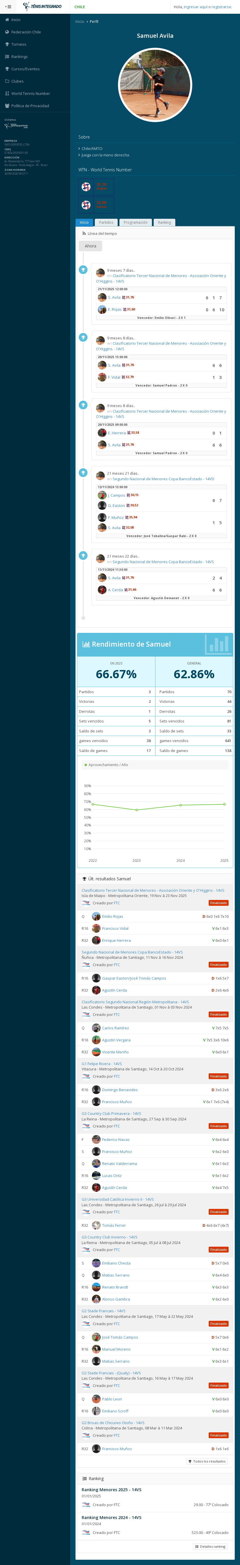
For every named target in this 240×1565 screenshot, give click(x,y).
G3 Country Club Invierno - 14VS (110, 1237)
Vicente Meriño (115, 1052)
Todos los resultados (208, 1461)
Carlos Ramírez (115, 1028)
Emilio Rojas (112, 916)
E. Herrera (117, 432)
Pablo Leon (112, 1398)
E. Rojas (115, 309)
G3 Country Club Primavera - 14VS (111, 1113)
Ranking (164, 222)
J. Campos (116, 495)
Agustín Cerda (114, 990)
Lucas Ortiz (112, 1175)
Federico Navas (116, 1139)
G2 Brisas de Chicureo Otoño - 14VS (113, 1422)
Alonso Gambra (116, 1299)
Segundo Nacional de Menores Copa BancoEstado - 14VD (163, 478)
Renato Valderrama (119, 1163)
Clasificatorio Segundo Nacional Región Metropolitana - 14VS (135, 1001)
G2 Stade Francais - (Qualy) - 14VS (111, 1373)
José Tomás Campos (120, 1337)
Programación (136, 222)
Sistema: (10, 120)
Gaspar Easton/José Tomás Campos (134, 978)
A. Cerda (115, 589)
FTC (117, 902)
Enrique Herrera (116, 940)
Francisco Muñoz (117, 1101)
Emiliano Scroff (115, 1410)
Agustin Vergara (116, 1040)
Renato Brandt (115, 1287)
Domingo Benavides (120, 1089)
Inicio (80, 21)
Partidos (106, 222)
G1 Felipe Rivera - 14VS (102, 1063)
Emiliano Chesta (116, 1263)
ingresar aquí (196, 6)
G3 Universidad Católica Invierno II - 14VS (118, 1199)
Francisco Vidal (115, 928)
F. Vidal (114, 377)
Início (84, 222)
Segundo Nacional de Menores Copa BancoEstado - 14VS (163, 561)
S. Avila (114, 297)
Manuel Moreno (116, 1349)
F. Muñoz (116, 517)
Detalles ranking (211, 1546)
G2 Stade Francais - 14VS (104, 1310)
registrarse (221, 6)
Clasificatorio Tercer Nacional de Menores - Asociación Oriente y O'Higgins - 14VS (153, 890)
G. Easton (116, 505)
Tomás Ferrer (114, 1225)
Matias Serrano (116, 1275)
